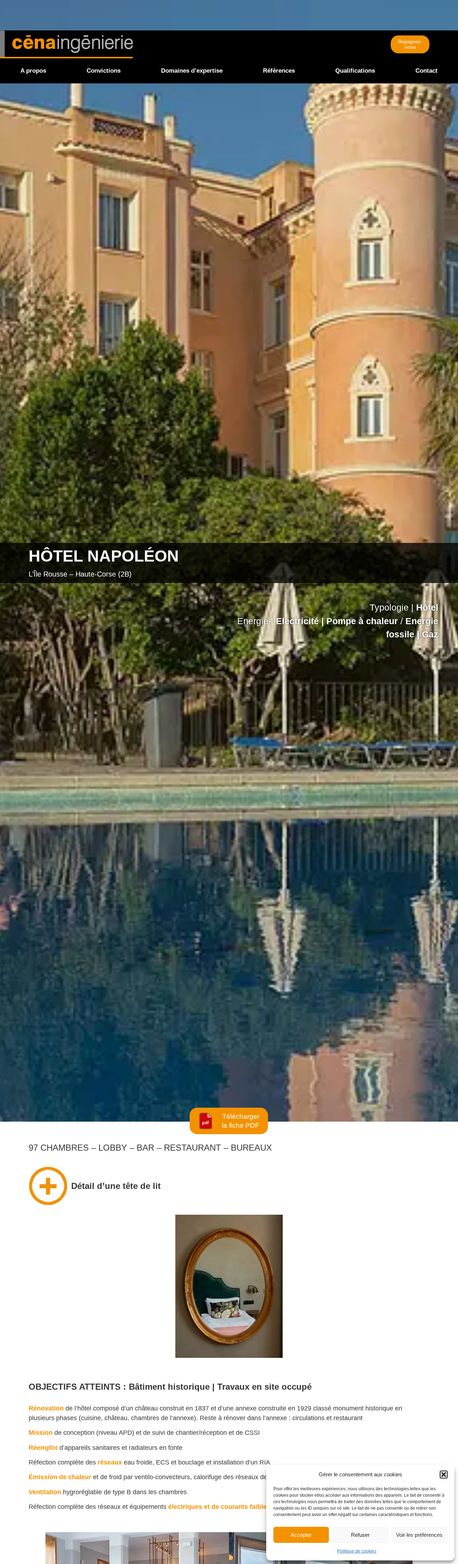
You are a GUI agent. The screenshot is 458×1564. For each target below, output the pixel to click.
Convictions (104, 70)
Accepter (301, 1535)
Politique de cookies (356, 1551)
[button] (443, 1474)
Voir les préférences (419, 1535)
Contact (426, 70)
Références (279, 70)
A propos (33, 70)
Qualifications (355, 70)
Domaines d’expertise (192, 70)
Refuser (360, 1535)
